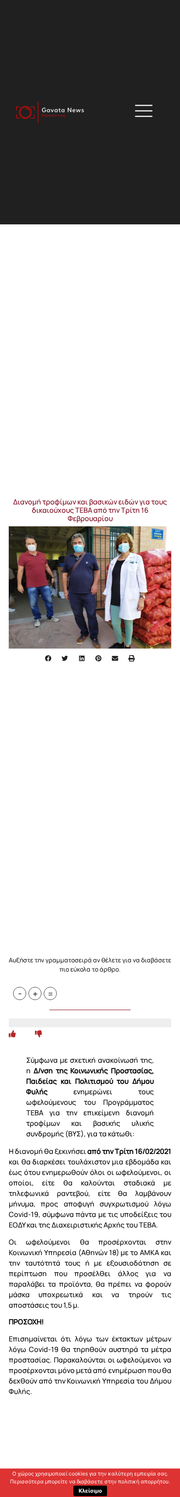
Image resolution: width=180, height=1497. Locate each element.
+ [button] (35, 993)
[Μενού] (143, 111)
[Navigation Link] (12, 1034)
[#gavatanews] (50, 112)
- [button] (20, 993)
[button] (132, 112)
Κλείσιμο (90, 1490)
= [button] (50, 993)
